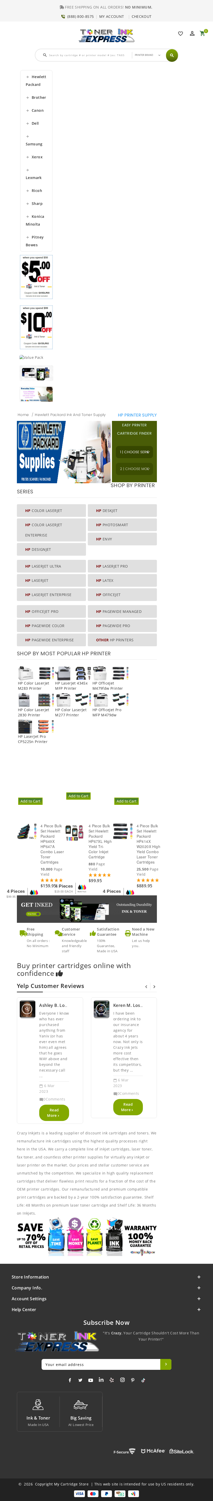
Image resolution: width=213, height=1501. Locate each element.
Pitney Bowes (35, 241)
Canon (35, 110)
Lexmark (34, 174)
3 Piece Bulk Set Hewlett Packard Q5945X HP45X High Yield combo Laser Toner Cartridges (52, 775)
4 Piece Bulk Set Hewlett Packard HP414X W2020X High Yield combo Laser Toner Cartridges (148, 844)
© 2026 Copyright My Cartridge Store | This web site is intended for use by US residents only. (106, 1484)
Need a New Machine (143, 932)
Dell (32, 123)
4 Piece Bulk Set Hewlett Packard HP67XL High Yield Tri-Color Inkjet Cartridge (100, 841)
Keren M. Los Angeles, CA (139, 1005)
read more (53, 1113)
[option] (89, 789)
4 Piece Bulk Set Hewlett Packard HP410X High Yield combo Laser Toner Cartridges (148, 773)
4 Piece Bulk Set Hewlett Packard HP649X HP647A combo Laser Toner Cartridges (52, 844)
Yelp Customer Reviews (50, 986)
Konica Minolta (35, 220)
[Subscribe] (165, 1364)
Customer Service (71, 932)
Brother (36, 97)
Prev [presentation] (146, 986)
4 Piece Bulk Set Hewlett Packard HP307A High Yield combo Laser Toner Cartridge (100, 773)
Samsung (34, 140)
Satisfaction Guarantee (108, 932)
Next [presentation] (154, 986)
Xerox (34, 156)
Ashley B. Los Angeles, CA (65, 1005)
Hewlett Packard (36, 80)
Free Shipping (35, 932)
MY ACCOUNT (111, 16)
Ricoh (34, 190)
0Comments (52, 1099)
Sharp (34, 203)
